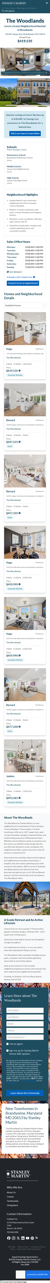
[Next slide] (47, 92)
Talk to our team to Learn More (25, 133)
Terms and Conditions (28, 1080)
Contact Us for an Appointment (23, 283)
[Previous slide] (3, 92)
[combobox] (25, 305)
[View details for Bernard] (25, 399)
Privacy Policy (11, 1082)
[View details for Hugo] (25, 328)
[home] (2, 8)
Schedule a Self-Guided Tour (19, 277)
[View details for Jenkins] (25, 755)
